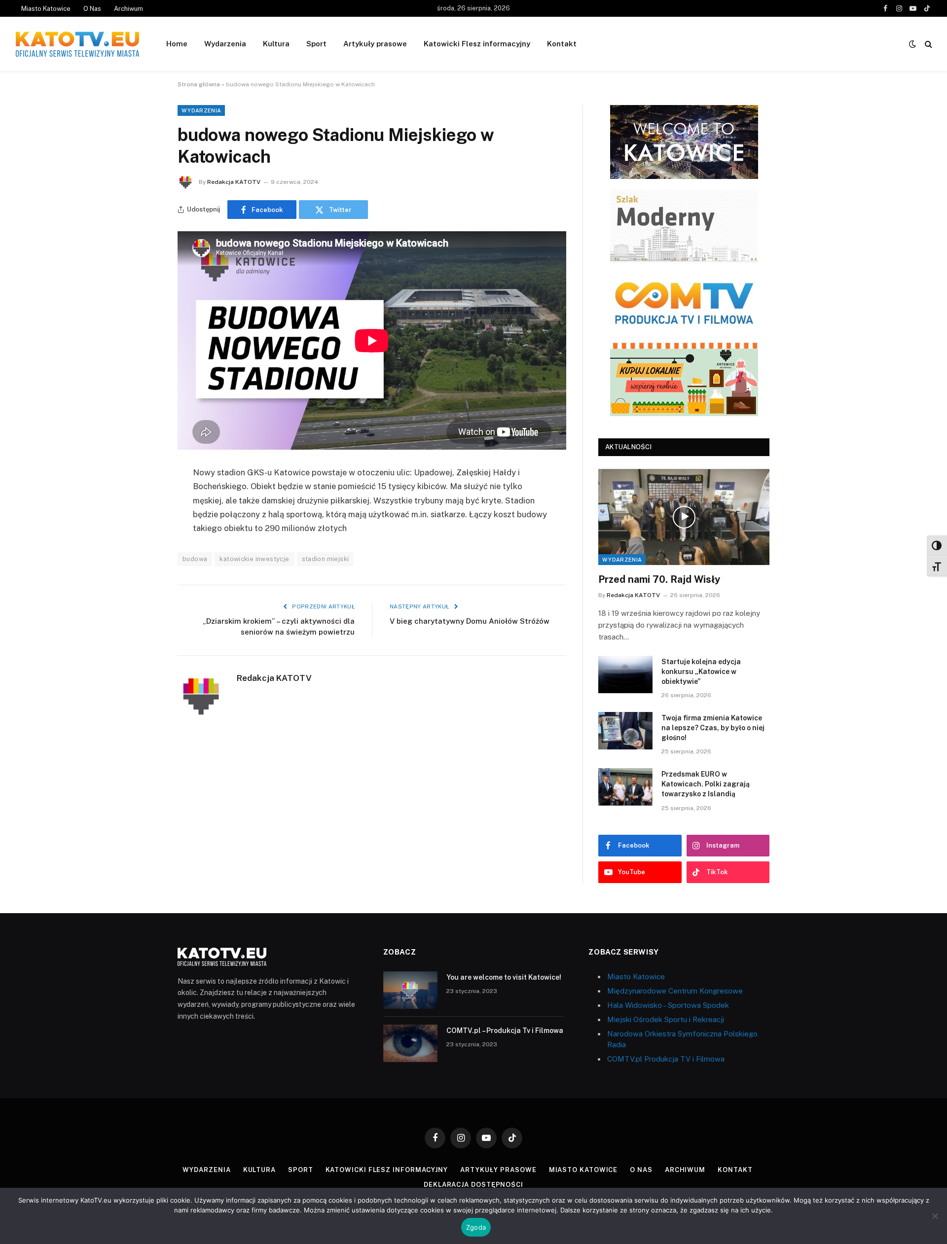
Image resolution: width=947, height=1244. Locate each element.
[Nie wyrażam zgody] (935, 1216)
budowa (194, 559)
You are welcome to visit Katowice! (503, 977)
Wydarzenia (225, 43)
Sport (316, 43)
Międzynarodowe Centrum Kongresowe (675, 991)
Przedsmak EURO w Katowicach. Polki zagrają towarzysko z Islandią (705, 784)
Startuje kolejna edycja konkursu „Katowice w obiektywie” (701, 671)
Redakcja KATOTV (233, 181)
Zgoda (476, 1227)
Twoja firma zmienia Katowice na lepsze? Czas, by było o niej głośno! (713, 728)
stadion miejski (325, 559)
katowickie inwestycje (254, 559)
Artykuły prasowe (375, 43)
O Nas (92, 8)
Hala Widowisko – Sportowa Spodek (668, 1005)
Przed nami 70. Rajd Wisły (659, 579)
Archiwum (128, 8)
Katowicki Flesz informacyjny (477, 43)
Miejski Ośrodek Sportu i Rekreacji (665, 1019)
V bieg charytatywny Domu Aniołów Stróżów (469, 621)
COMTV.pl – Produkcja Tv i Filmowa (504, 1030)
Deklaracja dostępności (473, 1184)
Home (176, 43)
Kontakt (562, 43)
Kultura (276, 43)
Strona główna (199, 84)
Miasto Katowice (46, 8)
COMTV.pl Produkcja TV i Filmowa (666, 1059)
